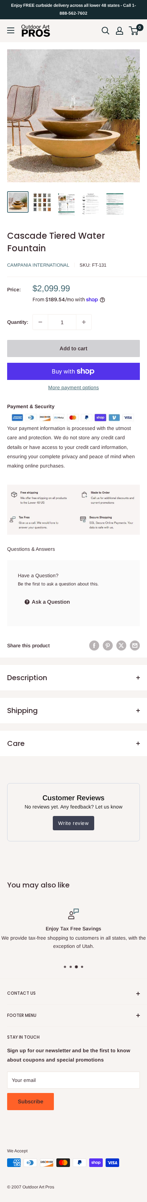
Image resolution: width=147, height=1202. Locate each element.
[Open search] (106, 31)
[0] (134, 30)
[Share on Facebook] (94, 645)
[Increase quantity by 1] (83, 322)
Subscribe (30, 1101)
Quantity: (17, 322)
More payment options (73, 387)
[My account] (119, 31)
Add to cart (73, 348)
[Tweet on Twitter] (121, 645)
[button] (133, 30)
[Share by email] (135, 645)
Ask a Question (50, 602)
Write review (73, 823)
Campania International (38, 265)
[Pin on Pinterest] (108, 645)
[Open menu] (10, 30)
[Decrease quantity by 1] (40, 322)
